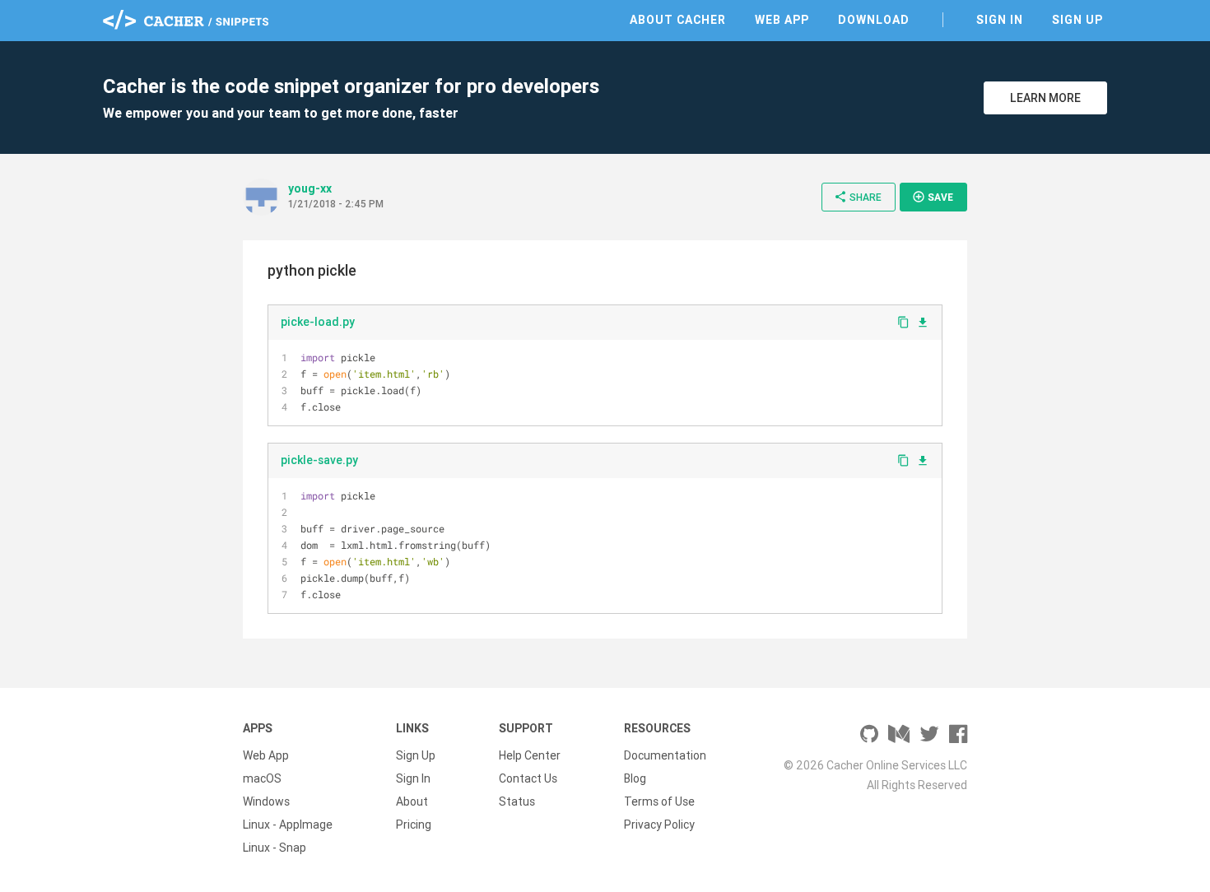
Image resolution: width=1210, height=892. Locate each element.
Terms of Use (659, 801)
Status (517, 801)
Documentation (665, 755)
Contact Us (528, 778)
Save (932, 196)
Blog (635, 778)
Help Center (530, 755)
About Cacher (678, 19)
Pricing (413, 824)
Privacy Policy (659, 824)
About (412, 801)
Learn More (1045, 98)
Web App (782, 19)
